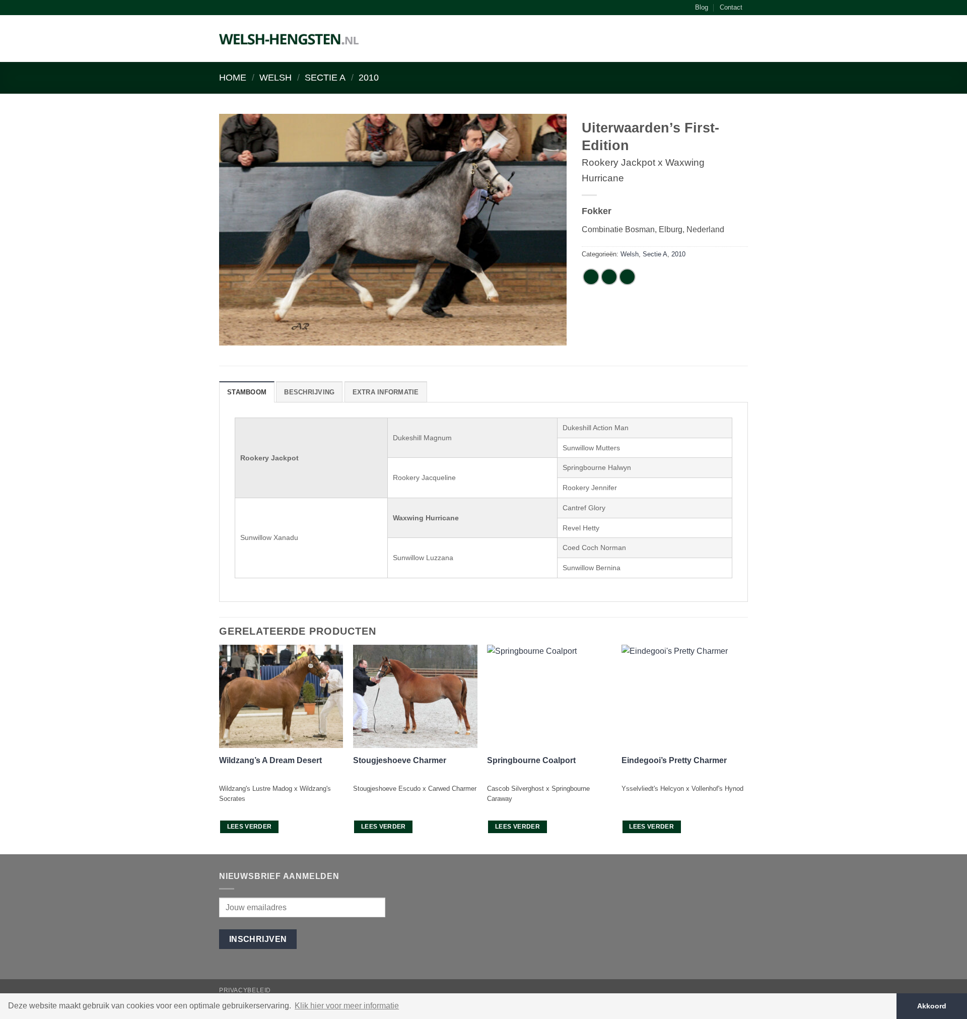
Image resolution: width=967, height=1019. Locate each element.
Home (232, 77)
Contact (731, 7)
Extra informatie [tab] (386, 392)
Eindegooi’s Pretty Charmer (674, 760)
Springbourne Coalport (531, 760)
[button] (743, 41)
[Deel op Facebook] (591, 276)
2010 (369, 77)
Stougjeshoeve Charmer (399, 760)
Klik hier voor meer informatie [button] (347, 1005)
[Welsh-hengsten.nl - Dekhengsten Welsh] (289, 39)
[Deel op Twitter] (609, 276)
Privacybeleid (245, 990)
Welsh (275, 77)
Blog (701, 7)
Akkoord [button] (931, 1006)
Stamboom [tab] (246, 392)
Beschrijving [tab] (309, 392)
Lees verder (249, 827)
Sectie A (325, 77)
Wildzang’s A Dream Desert (270, 760)
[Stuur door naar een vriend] (627, 276)
